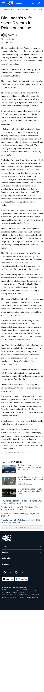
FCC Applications (23, 594)
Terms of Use (6, 592)
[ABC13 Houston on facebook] (4, 572)
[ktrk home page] (6, 538)
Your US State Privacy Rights (29, 590)
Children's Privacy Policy (10, 590)
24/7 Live (18, 3)
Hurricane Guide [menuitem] (24, 9)
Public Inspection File (9, 594)
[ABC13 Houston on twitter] (10, 572)
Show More (21, 527)
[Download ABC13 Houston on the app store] (8, 579)
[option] (10, 10)
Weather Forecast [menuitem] (8, 9)
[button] (3, 3)
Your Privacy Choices (20, 587)
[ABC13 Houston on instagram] (16, 572)
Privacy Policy (6, 587)
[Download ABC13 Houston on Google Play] (21, 579)
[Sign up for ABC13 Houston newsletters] (22, 572)
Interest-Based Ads (19, 592)
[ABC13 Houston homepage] (10, 3)
